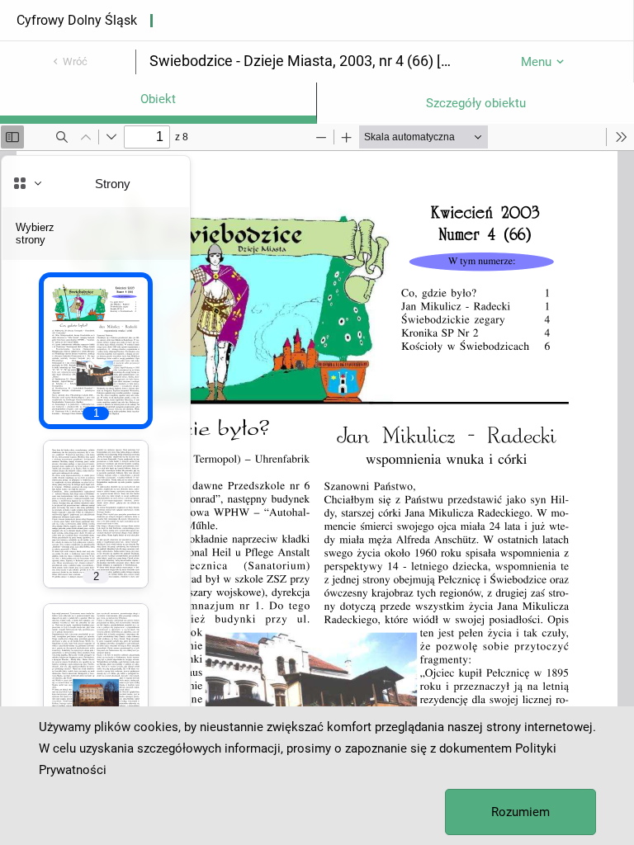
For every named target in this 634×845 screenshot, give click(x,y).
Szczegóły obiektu (476, 103)
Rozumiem (520, 812)
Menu (536, 61)
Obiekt (158, 99)
